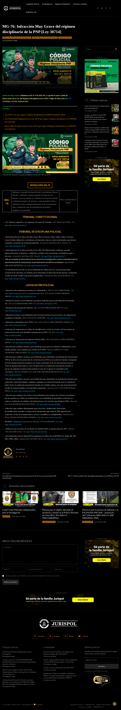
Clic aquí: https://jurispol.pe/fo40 (23, 391)
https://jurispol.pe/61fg (17, 246)
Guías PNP (6, 516)
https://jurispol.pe (20, 452)
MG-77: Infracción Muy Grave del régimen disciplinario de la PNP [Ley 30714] (93, 476)
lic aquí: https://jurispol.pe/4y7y (59, 318)
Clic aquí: (31, 353)
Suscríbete (101, 666)
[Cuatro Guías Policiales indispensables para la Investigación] (115, 108)
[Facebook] (97, 8)
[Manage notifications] (115, 704)
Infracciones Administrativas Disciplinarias (17, 37)
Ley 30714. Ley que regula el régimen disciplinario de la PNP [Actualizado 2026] (35, 115)
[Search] (116, 49)
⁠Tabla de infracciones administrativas (45, 37)
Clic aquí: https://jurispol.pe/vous (24, 296)
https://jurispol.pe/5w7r (56, 256)
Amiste (40, 704)
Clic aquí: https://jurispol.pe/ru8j (49, 417)
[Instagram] (101, 8)
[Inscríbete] (102, 76)
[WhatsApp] (109, 8)
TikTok (71, 636)
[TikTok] (105, 8)
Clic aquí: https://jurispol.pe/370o (45, 304)
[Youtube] (79, 636)
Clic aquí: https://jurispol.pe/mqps (24, 342)
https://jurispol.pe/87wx (39, 265)
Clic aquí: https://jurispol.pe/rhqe (35, 432)
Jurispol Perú (20, 449)
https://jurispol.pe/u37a (17, 293)
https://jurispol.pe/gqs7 (43, 353)
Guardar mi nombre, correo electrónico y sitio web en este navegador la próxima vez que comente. (32, 576)
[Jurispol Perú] (8, 453)
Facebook (41, 636)
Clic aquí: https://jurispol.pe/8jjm (48, 404)
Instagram (57, 636)
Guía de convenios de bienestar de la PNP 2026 (58, 668)
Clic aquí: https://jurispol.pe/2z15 (55, 439)
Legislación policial (65, 37)
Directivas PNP (87, 522)
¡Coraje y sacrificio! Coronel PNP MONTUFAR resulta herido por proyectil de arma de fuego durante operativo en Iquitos (19, 662)
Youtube (85, 636)
